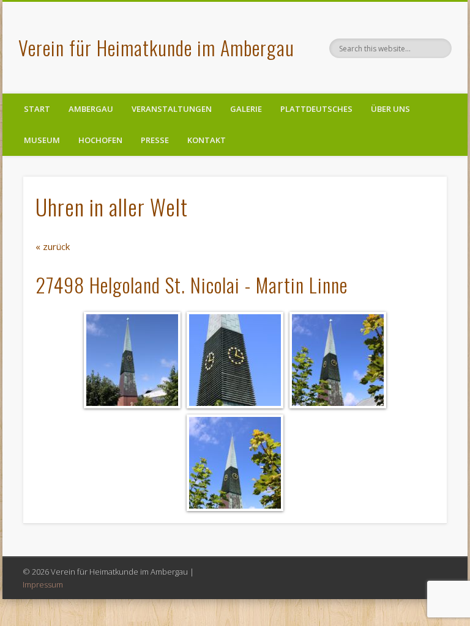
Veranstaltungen (172, 108)
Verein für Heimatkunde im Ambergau (156, 47)
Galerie (246, 108)
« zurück (52, 246)
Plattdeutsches (316, 108)
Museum (42, 139)
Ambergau (91, 108)
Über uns (390, 108)
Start (37, 108)
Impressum (43, 584)
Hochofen (100, 139)
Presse (155, 139)
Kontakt (206, 139)
